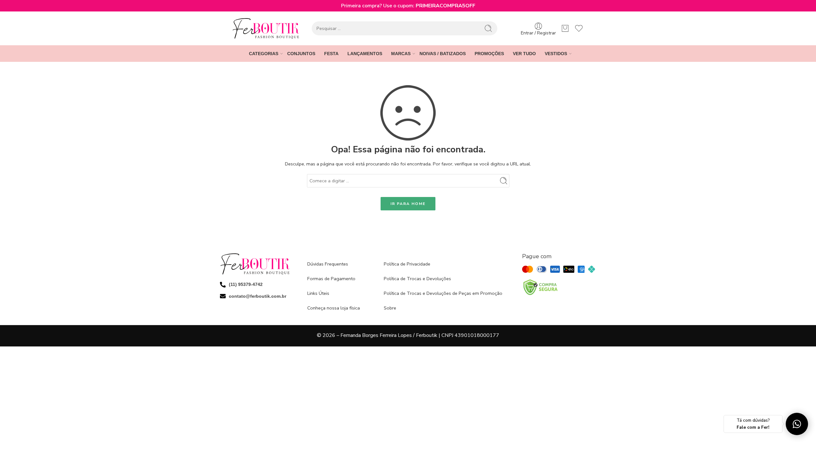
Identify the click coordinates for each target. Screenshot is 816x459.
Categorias (263, 53)
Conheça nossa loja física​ (333, 308)
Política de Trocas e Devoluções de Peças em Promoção (443, 293)
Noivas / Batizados (442, 53)
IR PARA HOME (408, 203)
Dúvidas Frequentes (327, 264)
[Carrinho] (565, 28)
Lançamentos (364, 53)
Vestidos (556, 53)
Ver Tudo (524, 53)
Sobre (390, 308)
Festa (331, 53)
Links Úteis (318, 293)
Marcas (401, 53)
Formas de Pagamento (331, 278)
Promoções (489, 53)
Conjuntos (301, 53)
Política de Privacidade (407, 264)
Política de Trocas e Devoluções (417, 278)
